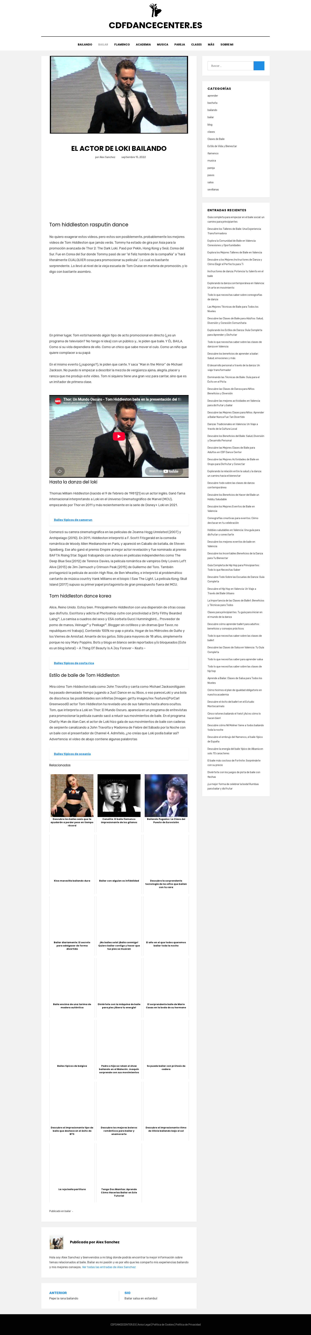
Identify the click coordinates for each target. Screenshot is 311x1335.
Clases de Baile (216, 139)
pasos (211, 175)
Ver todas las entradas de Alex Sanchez (109, 1267)
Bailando (85, 44)
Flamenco (122, 44)
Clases (196, 44)
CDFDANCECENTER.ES (155, 25)
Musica (162, 44)
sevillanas (213, 189)
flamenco (213, 153)
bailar (68, 1211)
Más (211, 44)
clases (211, 131)
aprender (213, 95)
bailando (212, 110)
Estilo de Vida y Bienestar (222, 146)
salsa (210, 182)
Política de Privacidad (188, 1324)
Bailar (103, 44)
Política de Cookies (163, 1324)
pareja (211, 168)
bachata (212, 102)
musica (212, 160)
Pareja (179, 44)
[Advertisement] (119, 194)
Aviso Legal (144, 1324)
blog (210, 124)
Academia (143, 44)
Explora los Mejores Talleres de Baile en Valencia (235, 252)
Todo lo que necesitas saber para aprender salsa (235, 659)
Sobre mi (226, 44)
